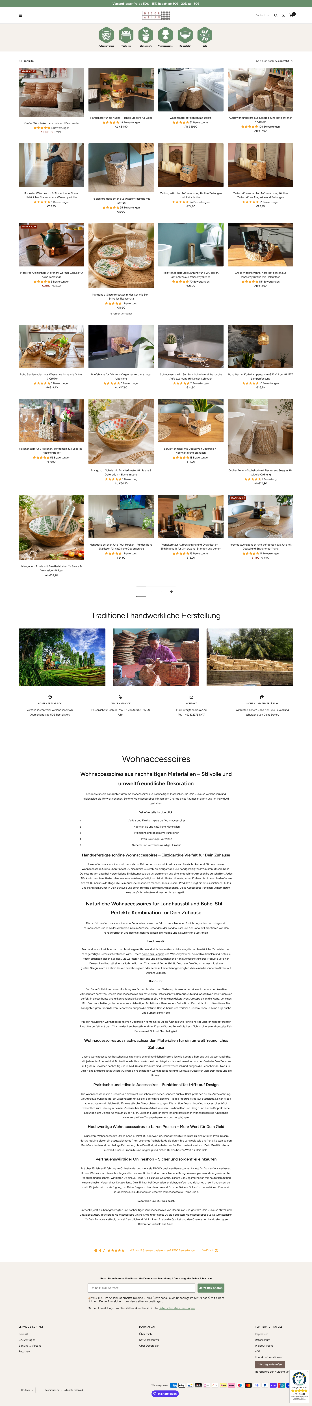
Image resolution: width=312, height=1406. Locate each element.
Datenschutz (262, 1340)
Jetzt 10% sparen (211, 1287)
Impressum (261, 1334)
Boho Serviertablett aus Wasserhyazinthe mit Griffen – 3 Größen (51, 376)
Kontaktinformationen (268, 1357)
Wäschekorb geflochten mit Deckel (191, 117)
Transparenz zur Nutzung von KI (274, 1371)
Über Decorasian (149, 1345)
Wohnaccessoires (165, 46)
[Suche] (276, 15)
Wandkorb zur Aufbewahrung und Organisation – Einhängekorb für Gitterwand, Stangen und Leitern (191, 546)
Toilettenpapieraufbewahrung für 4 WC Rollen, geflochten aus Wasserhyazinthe (191, 275)
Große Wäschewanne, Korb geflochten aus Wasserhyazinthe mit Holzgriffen (260, 275)
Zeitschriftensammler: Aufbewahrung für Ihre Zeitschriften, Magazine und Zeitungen (260, 195)
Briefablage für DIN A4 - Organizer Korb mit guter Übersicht (121, 376)
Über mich (145, 1334)
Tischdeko (126, 46)
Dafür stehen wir (149, 1340)
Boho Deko (190, 1003)
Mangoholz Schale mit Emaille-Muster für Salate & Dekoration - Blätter (51, 568)
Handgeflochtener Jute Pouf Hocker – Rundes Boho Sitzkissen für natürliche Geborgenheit (121, 546)
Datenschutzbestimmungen (177, 1308)
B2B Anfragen (27, 1340)
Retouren (24, 1351)
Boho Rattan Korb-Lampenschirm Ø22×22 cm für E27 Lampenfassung (260, 376)
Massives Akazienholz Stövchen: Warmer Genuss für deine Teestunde (51, 275)
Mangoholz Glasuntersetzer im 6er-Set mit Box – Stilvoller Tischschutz (121, 296)
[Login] (283, 15)
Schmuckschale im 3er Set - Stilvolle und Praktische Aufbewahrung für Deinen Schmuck (191, 376)
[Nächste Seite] (171, 592)
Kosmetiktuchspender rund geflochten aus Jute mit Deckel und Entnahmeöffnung (260, 546)
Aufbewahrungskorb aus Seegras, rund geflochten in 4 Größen (260, 120)
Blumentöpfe (146, 46)
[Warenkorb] (291, 15)
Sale (205, 46)
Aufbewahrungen (106, 46)
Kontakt (23, 1334)
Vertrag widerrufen (270, 1364)
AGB (257, 1351)
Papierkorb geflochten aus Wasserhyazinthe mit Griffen (121, 200)
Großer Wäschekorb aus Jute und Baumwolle (51, 123)
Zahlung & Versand (30, 1345)
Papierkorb (162, 1098)
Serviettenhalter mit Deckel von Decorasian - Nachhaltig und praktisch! (191, 451)
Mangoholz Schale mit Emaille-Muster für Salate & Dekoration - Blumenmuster (121, 472)
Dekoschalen (185, 46)
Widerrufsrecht (264, 1345)
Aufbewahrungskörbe (98, 1098)
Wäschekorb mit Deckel (131, 1098)
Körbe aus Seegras (153, 954)
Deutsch (260, 15)
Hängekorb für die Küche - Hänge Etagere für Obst (121, 117)
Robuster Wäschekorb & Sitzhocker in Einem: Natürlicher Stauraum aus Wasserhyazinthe (51, 195)
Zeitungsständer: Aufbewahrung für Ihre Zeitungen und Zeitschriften (191, 195)
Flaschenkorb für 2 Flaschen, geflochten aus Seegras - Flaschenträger (51, 451)
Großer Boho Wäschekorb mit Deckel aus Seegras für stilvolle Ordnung (260, 472)
